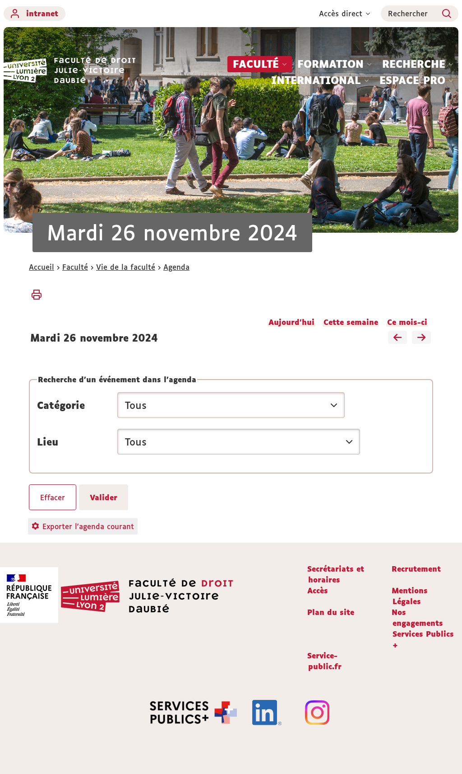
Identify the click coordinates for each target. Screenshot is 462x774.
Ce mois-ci (407, 322)
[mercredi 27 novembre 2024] (421, 338)
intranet (42, 13)
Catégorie (61, 405)
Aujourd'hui (291, 322)
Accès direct (340, 13)
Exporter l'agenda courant (88, 526)
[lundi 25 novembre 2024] (397, 338)
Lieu (47, 442)
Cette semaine (350, 322)
